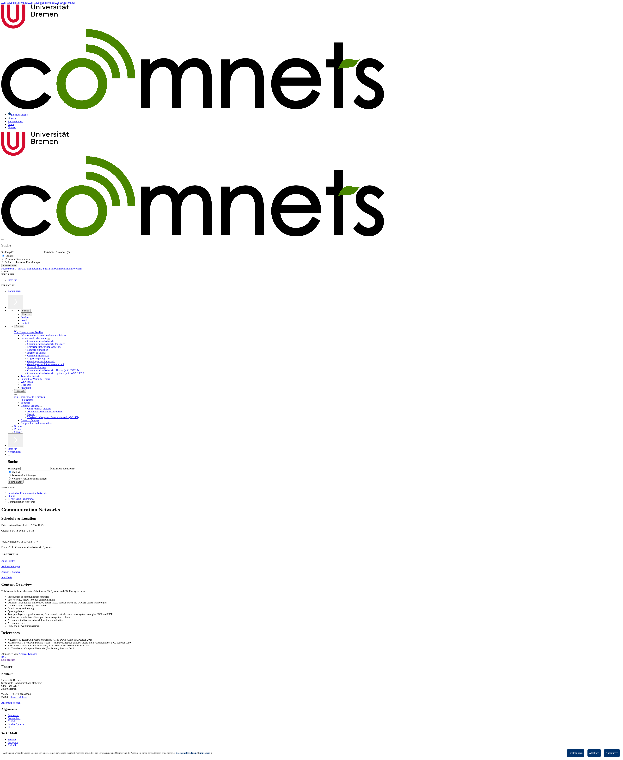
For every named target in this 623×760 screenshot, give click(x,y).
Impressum (13, 715)
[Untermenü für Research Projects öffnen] (40, 406)
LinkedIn (12, 745)
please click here (18, 697)
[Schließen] (15, 330)
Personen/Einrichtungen (17, 259)
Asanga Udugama (10, 572)
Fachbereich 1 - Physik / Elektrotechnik (21, 268)
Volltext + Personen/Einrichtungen (23, 262)
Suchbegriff (7, 252)
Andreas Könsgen (10, 566)
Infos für (12, 280)
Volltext (9, 255)
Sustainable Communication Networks (62, 268)
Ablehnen (594, 753)
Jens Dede (6, 577)
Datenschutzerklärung (187, 753)
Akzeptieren (612, 753)
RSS (3, 656)
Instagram (13, 742)
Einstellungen (576, 753)
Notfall (11, 721)
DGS (10, 727)
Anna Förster (8, 561)
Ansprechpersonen (10, 702)
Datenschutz (14, 718)
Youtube (12, 739)
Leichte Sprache (16, 724)
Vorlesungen (14, 291)
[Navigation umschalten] (2, 239)
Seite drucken (8, 659)
